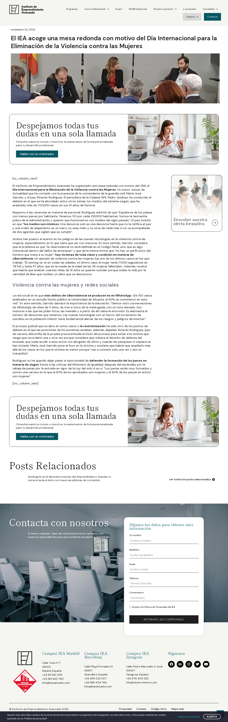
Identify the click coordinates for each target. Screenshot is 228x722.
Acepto (212, 716)
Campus (190, 16)
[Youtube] (206, 664)
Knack (119, 9)
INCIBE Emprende (138, 9)
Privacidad (125, 709)
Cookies (141, 709)
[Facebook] (171, 664)
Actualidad (209, 9)
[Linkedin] (180, 664)
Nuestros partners (163, 9)
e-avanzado (189, 9)
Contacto (212, 16)
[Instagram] (188, 664)
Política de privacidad (189, 716)
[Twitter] (197, 664)
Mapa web (177, 709)
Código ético (159, 709)
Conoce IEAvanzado (95, 9)
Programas (72, 9)
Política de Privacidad (155, 606)
